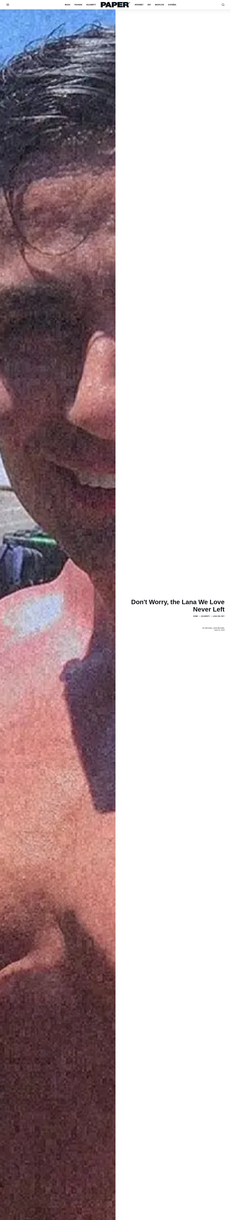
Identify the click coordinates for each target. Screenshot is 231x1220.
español (172, 5)
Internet (139, 5)
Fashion (78, 5)
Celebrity (91, 5)
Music (67, 5)
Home (195, 616)
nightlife (159, 5)
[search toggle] (223, 4)
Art (149, 5)
